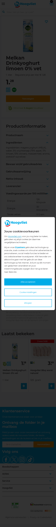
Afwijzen (28, 303)
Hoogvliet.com (15, 236)
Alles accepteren (28, 282)
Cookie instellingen (28, 292)
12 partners (20, 247)
